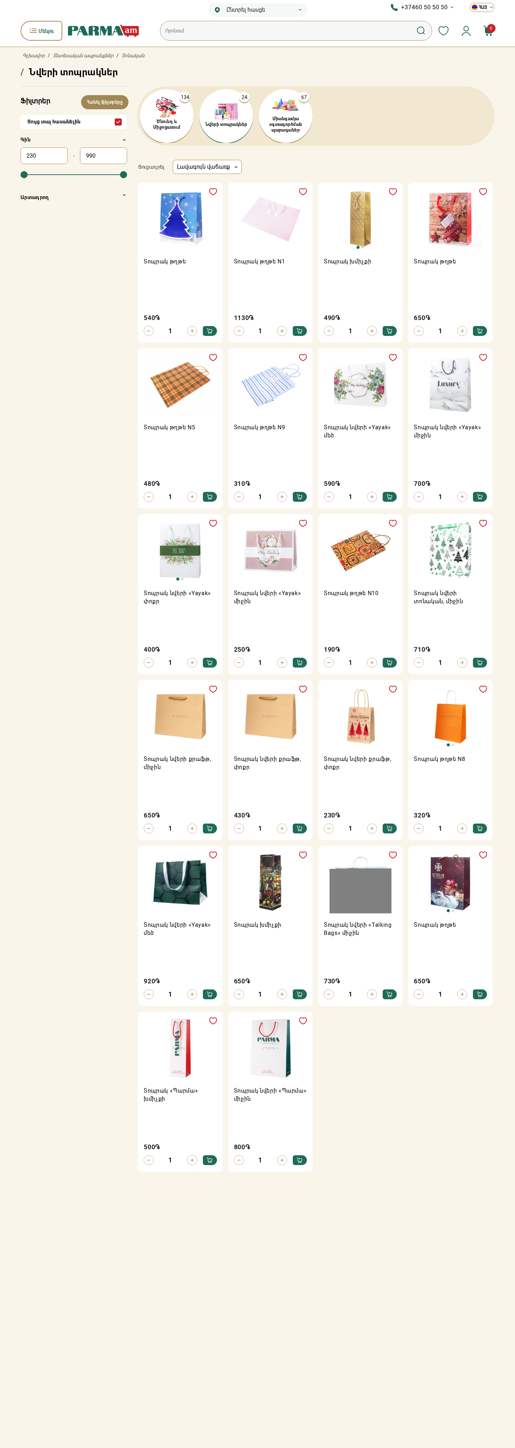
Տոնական (133, 55)
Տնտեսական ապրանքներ (83, 55)
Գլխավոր (34, 55)
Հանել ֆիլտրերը (105, 102)
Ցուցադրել (151, 167)
